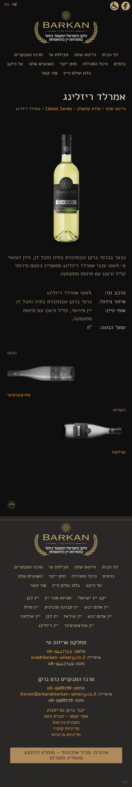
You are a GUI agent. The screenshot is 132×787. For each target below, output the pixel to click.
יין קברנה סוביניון (61, 607)
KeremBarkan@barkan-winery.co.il (58, 693)
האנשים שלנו (41, 64)
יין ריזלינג (48, 625)
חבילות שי (58, 54)
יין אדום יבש (96, 607)
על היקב (15, 64)
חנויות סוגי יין (58, 598)
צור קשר (49, 73)
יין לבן (32, 598)
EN (6, 4)
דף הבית (110, 54)
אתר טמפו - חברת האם (66, 716)
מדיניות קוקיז (66, 728)
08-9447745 (59, 651)
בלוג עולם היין (77, 73)
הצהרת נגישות (114, 6)
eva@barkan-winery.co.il (58, 657)
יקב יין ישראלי (91, 598)
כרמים (120, 64)
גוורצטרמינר (18, 394)
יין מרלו (31, 607)
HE (14, 4)
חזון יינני (68, 64)
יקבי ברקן (66, 27)
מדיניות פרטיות (66, 734)
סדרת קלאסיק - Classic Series (73, 109)
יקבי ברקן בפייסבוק (125, 6)
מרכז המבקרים (28, 54)
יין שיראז (72, 616)
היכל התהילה (95, 64)
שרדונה (119, 451)
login (125, 782)
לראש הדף (11, 505)
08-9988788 (59, 687)
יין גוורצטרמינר (79, 625)
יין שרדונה (30, 616)
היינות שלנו (85, 54)
